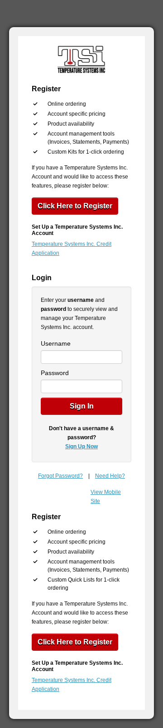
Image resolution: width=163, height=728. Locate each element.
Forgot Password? (60, 476)
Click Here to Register (75, 206)
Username (56, 343)
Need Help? (110, 476)
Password (55, 372)
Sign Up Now (81, 446)
